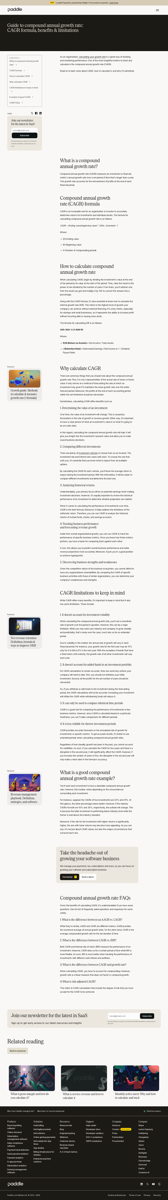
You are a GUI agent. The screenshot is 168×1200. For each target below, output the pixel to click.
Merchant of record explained (50, 1111)
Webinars (64, 1137)
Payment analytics (15, 1157)
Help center (91, 1125)
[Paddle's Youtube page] (153, 1184)
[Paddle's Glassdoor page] (159, 1184)
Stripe (141, 1125)
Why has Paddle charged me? (20, 1111)
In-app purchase (14, 1161)
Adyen (141, 1141)
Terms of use (135, 1195)
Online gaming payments (44, 1137)
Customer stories (67, 1141)
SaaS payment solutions (17, 1154)
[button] (69, 877)
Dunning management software (17, 1171)
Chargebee (143, 1137)
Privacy (147, 1195)
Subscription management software (17, 1137)
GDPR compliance (94, 1141)
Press (114, 1133)
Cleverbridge (144, 1160)
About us (116, 1125)
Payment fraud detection (18, 1150)
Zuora (141, 1145)
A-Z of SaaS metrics (68, 1152)
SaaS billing (38, 1125)
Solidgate (142, 1153)
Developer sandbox (94, 1133)
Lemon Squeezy (145, 1129)
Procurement (118, 1141)
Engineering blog (67, 1133)
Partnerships (117, 1137)
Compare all (143, 1172)
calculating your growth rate (92, 57)
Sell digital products (42, 1129)
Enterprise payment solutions (42, 1160)
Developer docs (93, 1129)
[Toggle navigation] (157, 10)
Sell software (39, 1133)
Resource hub (66, 1125)
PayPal (141, 1168)
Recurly (141, 1149)
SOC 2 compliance (94, 1137)
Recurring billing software (14, 1127)
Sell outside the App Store (42, 1142)
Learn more (113, 3)
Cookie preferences (117, 1195)
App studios (38, 1148)
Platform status (154, 1111)
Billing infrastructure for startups (43, 1153)
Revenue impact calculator (67, 1146)
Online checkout (14, 1132)
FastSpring (143, 1133)
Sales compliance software (15, 1144)
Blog (62, 1129)
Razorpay (142, 1157)
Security (157, 1195)
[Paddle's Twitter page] (147, 1184)
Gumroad (142, 1164)
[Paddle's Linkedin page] (141, 1184)
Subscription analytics (16, 1165)
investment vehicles (88, 453)
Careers (121, 1129)
